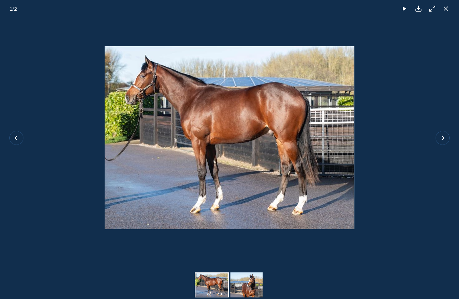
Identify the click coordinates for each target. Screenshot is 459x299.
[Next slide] (443, 138)
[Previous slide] (16, 138)
